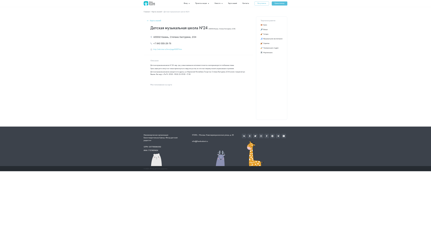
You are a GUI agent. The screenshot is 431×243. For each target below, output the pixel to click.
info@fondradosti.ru (200, 141)
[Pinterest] (272, 136)
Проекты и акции (201, 3)
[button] (262, 3)
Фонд (186, 3)
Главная (147, 12)
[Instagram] (261, 136)
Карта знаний (232, 3)
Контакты (246, 3)
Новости (217, 3)
